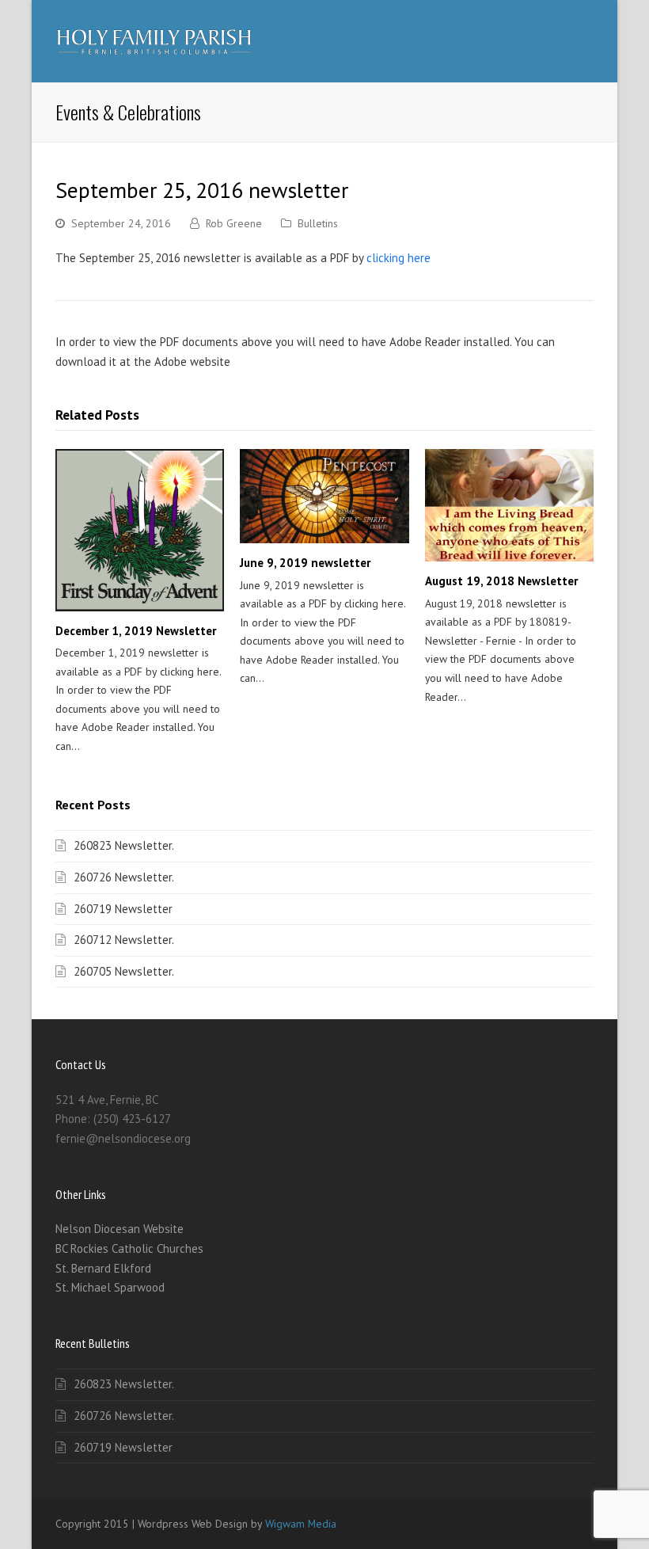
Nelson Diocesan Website (119, 1228)
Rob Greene (234, 223)
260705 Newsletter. (124, 971)
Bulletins (318, 223)
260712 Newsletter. (124, 939)
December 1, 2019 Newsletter (135, 630)
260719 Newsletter (123, 908)
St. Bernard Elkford (103, 1268)
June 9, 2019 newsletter (305, 562)
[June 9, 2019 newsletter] (324, 496)
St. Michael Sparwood (110, 1287)
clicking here (398, 257)
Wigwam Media (300, 1524)
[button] (585, 41)
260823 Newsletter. (124, 845)
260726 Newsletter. (124, 877)
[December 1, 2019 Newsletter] (139, 530)
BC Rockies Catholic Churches (129, 1248)
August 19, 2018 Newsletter (501, 580)
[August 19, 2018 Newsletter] (509, 505)
